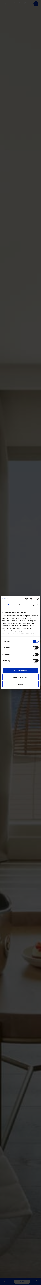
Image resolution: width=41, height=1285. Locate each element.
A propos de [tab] (33, 605)
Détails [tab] (21, 605)
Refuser (20, 684)
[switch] (36, 647)
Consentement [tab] (7, 605)
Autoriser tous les (20, 670)
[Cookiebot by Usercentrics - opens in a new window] (25, 599)
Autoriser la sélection (20, 677)
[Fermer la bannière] (38, 599)
